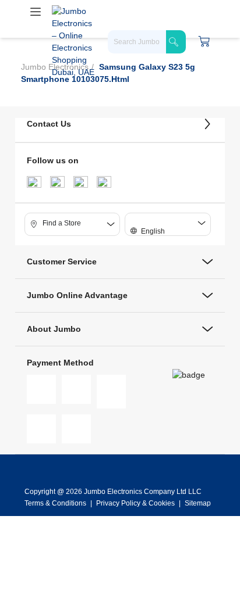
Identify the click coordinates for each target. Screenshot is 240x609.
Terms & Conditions (56, 503)
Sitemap (198, 503)
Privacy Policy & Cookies (135, 503)
